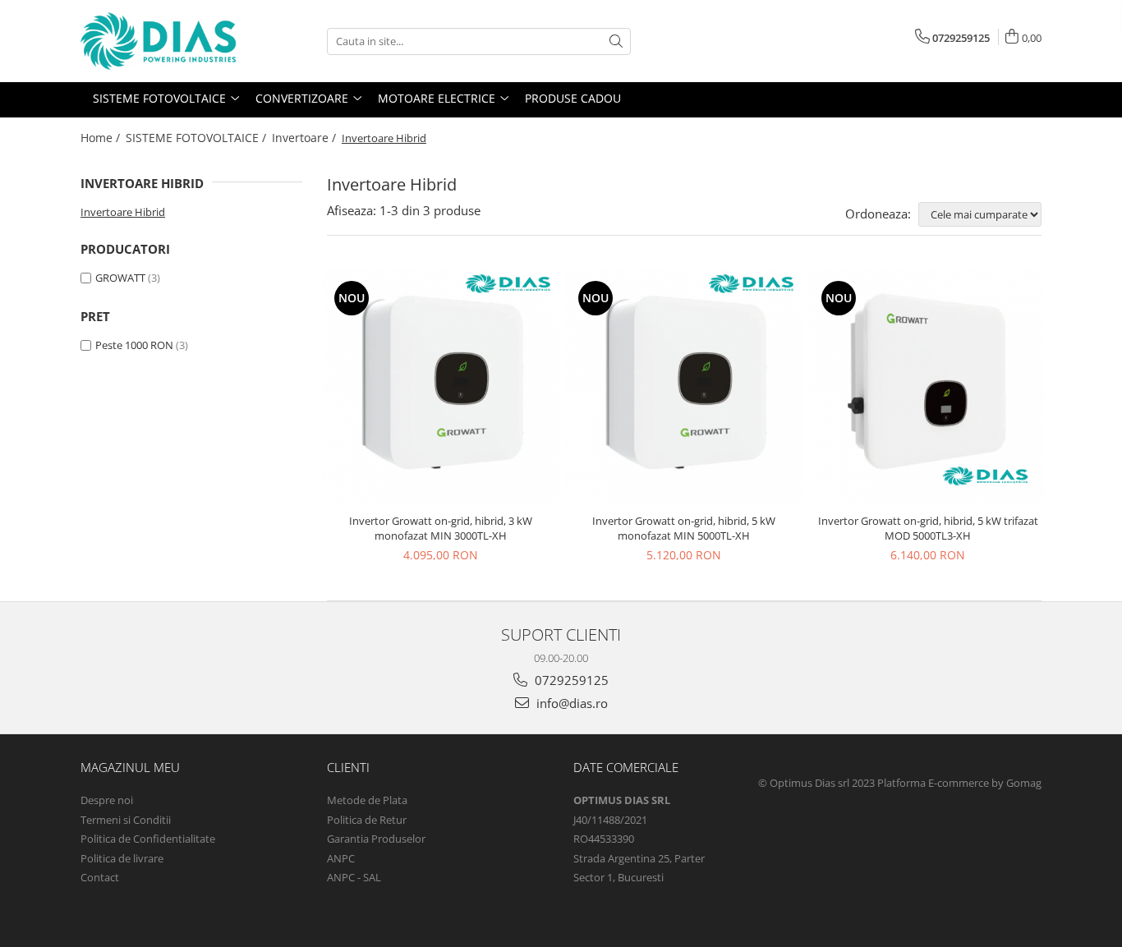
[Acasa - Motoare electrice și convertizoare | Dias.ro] (162, 41)
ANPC (341, 858)
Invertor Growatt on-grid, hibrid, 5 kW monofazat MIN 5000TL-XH (683, 528)
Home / (101, 137)
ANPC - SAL (354, 877)
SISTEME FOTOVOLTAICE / (197, 137)
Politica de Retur (367, 819)
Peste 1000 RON (134, 345)
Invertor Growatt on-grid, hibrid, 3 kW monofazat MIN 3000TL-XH (440, 528)
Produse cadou (573, 98)
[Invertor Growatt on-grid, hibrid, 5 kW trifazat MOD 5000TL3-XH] (927, 387)
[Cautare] (616, 41)
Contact (99, 877)
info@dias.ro (570, 703)
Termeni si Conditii (125, 819)
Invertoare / (305, 137)
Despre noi (106, 800)
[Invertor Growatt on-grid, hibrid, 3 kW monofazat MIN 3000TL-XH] (440, 387)
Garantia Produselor (376, 838)
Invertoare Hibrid (122, 212)
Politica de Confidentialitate (147, 838)
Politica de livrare (121, 858)
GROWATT (120, 277)
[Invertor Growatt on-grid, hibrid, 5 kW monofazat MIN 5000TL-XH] (684, 387)
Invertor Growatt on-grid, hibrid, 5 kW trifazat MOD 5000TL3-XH (928, 528)
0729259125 (570, 680)
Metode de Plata (367, 800)
